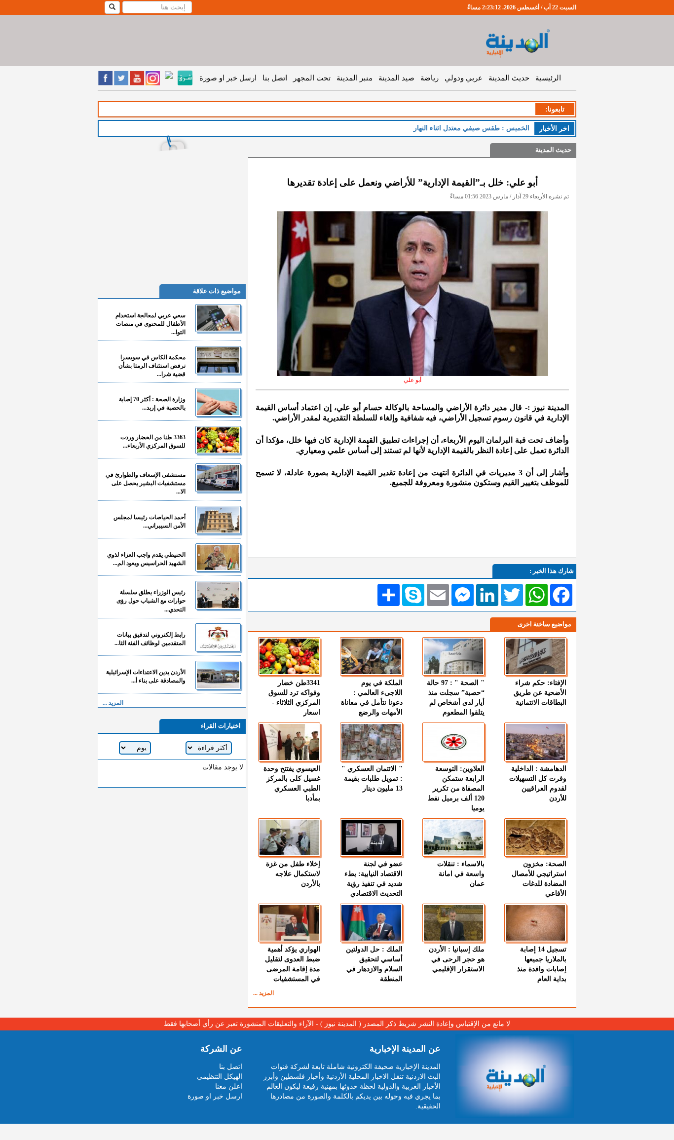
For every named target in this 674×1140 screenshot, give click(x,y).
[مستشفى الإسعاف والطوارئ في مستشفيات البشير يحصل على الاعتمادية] (218, 477)
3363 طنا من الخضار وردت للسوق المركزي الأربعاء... (153, 441)
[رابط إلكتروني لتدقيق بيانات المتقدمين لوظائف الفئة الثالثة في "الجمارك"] (218, 637)
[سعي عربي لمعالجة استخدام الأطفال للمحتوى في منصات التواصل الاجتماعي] (218, 318)
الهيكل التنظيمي (219, 1076)
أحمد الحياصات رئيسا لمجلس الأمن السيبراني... (149, 521)
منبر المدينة (355, 78)
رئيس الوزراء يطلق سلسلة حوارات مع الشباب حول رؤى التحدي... (151, 600)
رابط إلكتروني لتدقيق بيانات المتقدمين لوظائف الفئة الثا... (150, 638)
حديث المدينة (508, 78)
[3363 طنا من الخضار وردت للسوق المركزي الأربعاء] (218, 440)
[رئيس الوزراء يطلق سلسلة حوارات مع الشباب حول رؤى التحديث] (218, 595)
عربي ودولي (464, 78)
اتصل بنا (274, 78)
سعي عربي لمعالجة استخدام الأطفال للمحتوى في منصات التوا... (150, 324)
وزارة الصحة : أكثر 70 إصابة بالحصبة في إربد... (152, 403)
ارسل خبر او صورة (228, 78)
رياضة (429, 78)
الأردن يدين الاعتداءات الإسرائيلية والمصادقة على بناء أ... (146, 676)
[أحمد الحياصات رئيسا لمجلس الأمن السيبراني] (218, 520)
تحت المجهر (312, 78)
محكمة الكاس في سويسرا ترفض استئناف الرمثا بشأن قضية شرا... (152, 366)
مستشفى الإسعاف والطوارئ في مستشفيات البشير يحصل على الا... (146, 483)
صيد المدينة (396, 78)
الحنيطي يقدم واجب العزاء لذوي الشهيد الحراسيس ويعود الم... (146, 559)
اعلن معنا (228, 1086)
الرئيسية (548, 78)
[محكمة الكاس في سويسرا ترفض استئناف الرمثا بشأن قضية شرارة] (218, 360)
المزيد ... (263, 992)
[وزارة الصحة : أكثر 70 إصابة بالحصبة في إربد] (218, 402)
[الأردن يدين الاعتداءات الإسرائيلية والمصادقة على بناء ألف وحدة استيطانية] (218, 675)
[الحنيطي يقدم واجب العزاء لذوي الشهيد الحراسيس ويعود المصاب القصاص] (218, 557)
